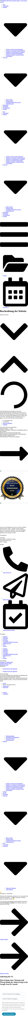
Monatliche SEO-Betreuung (12, 737)
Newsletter (5, 106)
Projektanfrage (6, 107)
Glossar (5, 275)
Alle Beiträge (9, 56)
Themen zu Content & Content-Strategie (15, 50)
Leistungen (5, 638)
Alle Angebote (9, 889)
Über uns (5, 639)
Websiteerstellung (10, 736)
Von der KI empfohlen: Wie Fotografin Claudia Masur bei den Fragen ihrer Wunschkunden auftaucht (13, 676)
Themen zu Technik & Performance (14, 53)
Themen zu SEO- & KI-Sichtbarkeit (14, 49)
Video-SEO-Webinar (11, 888)
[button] (14, 331)
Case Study (5, 844)
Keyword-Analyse (10, 738)
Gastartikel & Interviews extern (13, 102)
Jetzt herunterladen (8, 1014)
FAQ (4, 644)
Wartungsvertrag (10, 740)
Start (4, 4)
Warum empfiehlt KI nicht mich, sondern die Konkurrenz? (13, 678)
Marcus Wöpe (9, 99)
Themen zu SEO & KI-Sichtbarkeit (14, 783)
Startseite (5, 636)
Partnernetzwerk (10, 103)
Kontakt (5, 109)
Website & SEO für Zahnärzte (10, 668)
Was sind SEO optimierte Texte (7, 435)
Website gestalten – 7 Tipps (6, 428)
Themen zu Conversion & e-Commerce (15, 52)
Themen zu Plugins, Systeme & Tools (15, 54)
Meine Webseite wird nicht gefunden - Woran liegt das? (13, 434)
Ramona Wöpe (9, 101)
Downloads (5, 6)
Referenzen (5, 105)
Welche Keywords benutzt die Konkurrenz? (10, 432)
